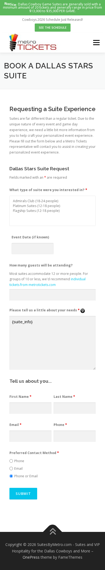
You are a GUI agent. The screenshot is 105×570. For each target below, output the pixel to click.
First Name (20, 396)
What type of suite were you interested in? (48, 190)
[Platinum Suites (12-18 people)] (52, 206)
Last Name (64, 396)
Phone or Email (26, 476)
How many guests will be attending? (41, 265)
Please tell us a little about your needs (47, 310)
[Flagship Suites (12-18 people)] (52, 210)
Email (15, 424)
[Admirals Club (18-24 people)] (52, 201)
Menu (96, 42)
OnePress (31, 557)
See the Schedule (52, 27)
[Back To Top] (52, 531)
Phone (60, 424)
